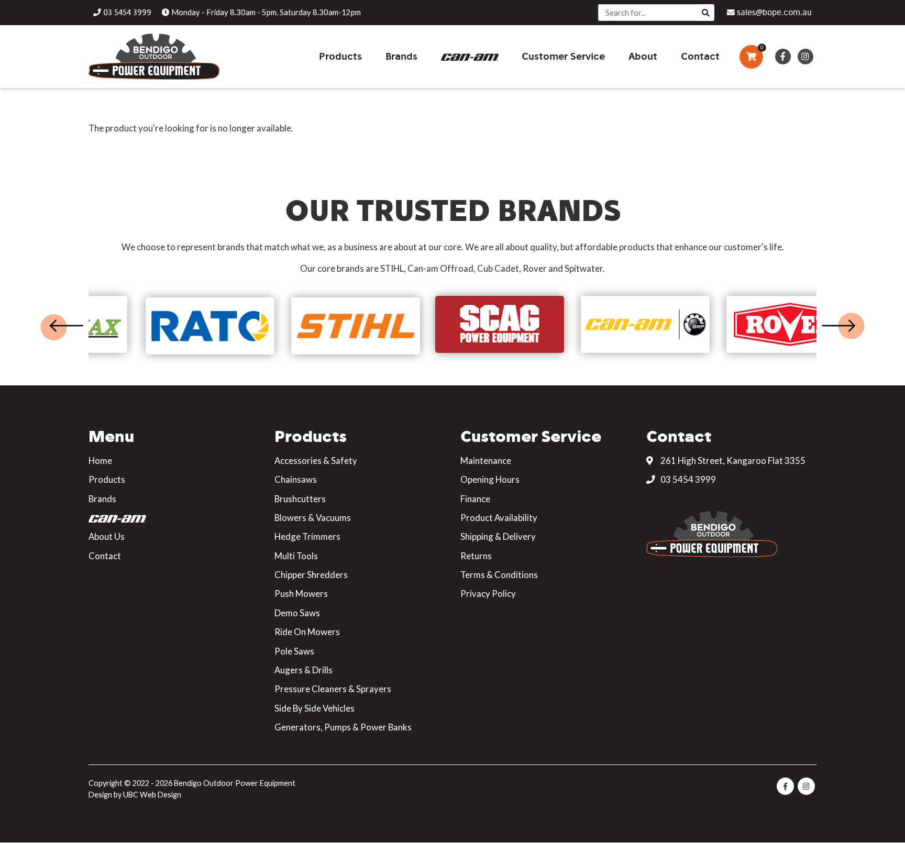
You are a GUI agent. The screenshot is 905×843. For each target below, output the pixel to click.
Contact (105, 555)
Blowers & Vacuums (312, 517)
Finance (475, 498)
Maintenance (485, 460)
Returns (476, 555)
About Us (107, 536)
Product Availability (498, 517)
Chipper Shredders (311, 574)
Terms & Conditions (499, 574)
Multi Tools (296, 555)
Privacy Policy (488, 593)
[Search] (705, 12)
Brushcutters (300, 498)
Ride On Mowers (307, 631)
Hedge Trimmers (307, 536)
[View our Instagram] (805, 56)
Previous (66, 325)
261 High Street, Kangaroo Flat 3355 (732, 460)
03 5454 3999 (687, 479)
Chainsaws (295, 479)
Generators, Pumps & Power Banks (343, 727)
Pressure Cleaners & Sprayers (332, 688)
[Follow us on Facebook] (782, 56)
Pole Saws (294, 651)
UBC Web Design (152, 794)
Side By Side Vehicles (314, 708)
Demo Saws (297, 612)
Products (107, 479)
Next (838, 325)
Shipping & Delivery (498, 536)
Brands (102, 498)
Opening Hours (490, 479)
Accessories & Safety (315, 460)
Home (100, 460)
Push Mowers (301, 593)
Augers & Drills (303, 669)
